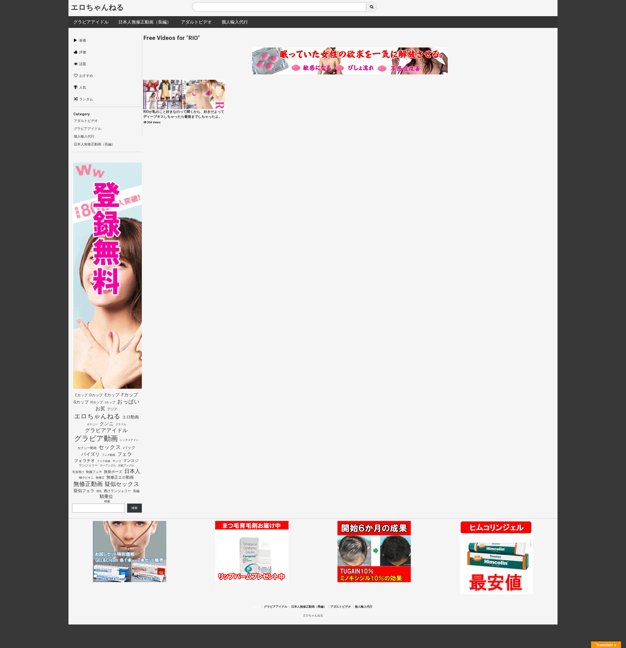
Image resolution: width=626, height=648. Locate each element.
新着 (82, 40)
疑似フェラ (84, 490)
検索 (107, 501)
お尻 (100, 409)
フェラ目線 (103, 461)
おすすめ (86, 76)
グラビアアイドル (87, 128)
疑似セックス (122, 484)
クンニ (106, 423)
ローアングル (108, 465)
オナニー (92, 424)
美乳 (99, 491)
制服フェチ (94, 472)
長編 (136, 491)
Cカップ (81, 395)
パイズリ (90, 454)
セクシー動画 (87, 448)
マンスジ (131, 460)
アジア (112, 409)
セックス (110, 447)
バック (129, 447)
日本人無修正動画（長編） (94, 144)
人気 (82, 87)
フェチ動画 (108, 455)
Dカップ (96, 395)
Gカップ (81, 402)
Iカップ (110, 402)
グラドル (120, 424)
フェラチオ (84, 460)
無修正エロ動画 (120, 477)
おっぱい (128, 402)
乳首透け (78, 472)
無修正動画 (88, 484)
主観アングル (126, 465)
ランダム (86, 99)
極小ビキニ (86, 477)
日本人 (132, 471)
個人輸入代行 (84, 136)
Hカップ (96, 402)
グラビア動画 (96, 438)
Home (256, 606)
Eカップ (112, 395)
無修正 (100, 477)
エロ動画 (130, 417)
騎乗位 (106, 496)
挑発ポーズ (113, 472)
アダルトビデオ (86, 121)
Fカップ (129, 395)
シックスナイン (129, 440)
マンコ (116, 461)
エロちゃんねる (97, 7)
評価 (82, 52)
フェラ (124, 454)
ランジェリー (88, 465)
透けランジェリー (117, 491)
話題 (82, 64)
